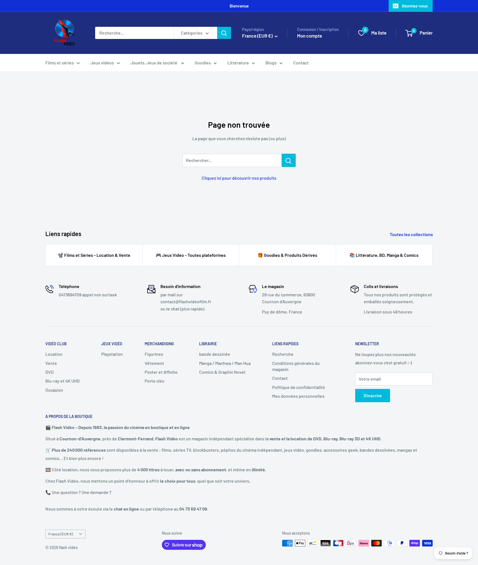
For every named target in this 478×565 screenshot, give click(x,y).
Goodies (203, 62)
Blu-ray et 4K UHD (62, 380)
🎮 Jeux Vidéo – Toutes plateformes (191, 255)
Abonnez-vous (415, 5)
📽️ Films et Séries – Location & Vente (94, 255)
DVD (49, 372)
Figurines (154, 354)
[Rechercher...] (289, 160)
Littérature (238, 62)
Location (54, 354)
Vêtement (154, 363)
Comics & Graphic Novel (222, 372)
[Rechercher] (224, 33)
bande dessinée (214, 354)
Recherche (282, 354)
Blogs (271, 62)
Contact (301, 62)
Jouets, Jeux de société (154, 62)
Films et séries (59, 62)
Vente (51, 363)
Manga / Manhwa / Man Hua (225, 363)
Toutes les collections (412, 234)
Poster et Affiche (161, 372)
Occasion (54, 390)
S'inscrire (372, 395)
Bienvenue (239, 5)
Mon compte (309, 35)
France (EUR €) (60, 534)
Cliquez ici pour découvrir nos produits (239, 178)
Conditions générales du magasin (296, 366)
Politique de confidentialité (298, 387)
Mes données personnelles (298, 396)
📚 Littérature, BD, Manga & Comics (384, 255)
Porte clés (154, 380)
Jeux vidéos (102, 62)
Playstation (112, 354)
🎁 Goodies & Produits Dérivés (287, 255)
